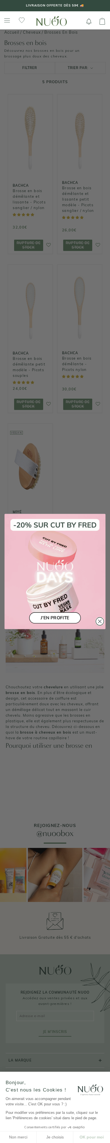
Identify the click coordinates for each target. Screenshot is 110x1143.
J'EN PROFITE (55, 618)
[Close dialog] (100, 621)
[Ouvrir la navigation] (7, 20)
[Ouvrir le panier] (102, 21)
